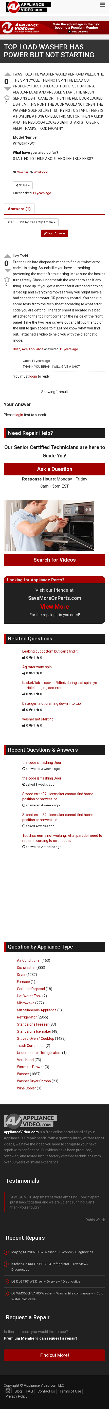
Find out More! (54, 1355)
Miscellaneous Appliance (37, 1010)
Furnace (23, 982)
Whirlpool (40, 172)
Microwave (25, 1003)
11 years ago (41, 193)
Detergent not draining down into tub (51, 703)
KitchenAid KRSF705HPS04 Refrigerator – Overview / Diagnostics (49, 1266)
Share (23, 185)
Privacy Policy (16, 1396)
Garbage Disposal (31, 989)
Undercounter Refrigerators (39, 1053)
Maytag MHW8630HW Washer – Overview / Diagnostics (52, 1252)
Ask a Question (54, 469)
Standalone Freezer (33, 1024)
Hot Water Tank (29, 996)
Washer (22, 172)
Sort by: (36, 222)
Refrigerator (27, 1017)
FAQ (29, 1391)
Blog (18, 1391)
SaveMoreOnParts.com (54, 598)
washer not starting (37, 719)
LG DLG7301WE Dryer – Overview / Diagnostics (45, 1281)
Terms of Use (70, 1391)
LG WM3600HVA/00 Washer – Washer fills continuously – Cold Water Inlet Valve (57, 1296)
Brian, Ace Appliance (28, 349)
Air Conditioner (29, 960)
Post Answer (56, 233)
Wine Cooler (26, 1088)
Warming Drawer (30, 1067)
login (33, 376)
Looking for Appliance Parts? (35, 579)
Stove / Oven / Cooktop (35, 1038)
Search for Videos (54, 560)
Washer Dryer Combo (34, 1081)
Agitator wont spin (37, 667)
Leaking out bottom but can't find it (50, 651)
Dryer (21, 975)
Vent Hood (25, 1060)
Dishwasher (26, 968)
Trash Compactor (31, 1046)
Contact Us (46, 1391)
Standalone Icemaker (34, 1031)
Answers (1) (19, 209)
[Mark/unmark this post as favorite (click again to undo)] (6, 97)
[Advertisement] (54, 898)
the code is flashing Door (41, 763)
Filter (10, 222)
